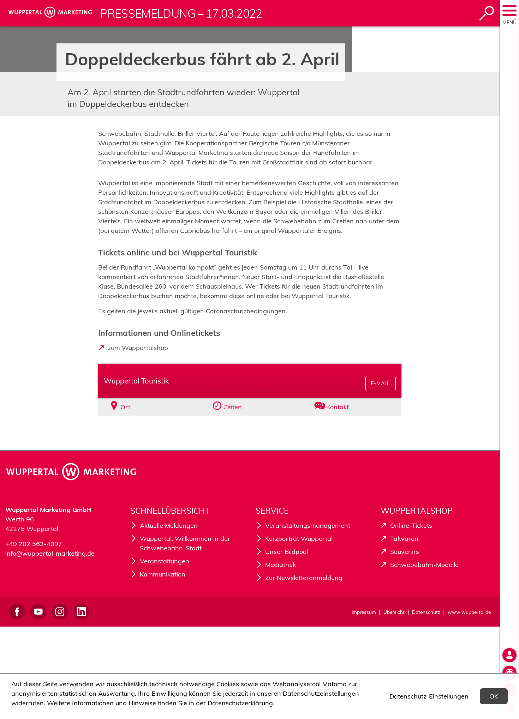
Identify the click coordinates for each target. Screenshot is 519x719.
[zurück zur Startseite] (51, 13)
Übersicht (394, 612)
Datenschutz (426, 612)
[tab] (146, 407)
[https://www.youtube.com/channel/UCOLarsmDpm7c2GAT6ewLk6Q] (38, 611)
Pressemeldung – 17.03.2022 (181, 13)
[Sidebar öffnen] (509, 11)
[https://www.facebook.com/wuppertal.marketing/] (17, 611)
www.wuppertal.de (469, 612)
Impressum (364, 612)
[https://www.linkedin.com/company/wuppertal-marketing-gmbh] (81, 611)
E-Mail (380, 383)
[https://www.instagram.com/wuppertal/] (60, 611)
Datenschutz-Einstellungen (429, 696)
